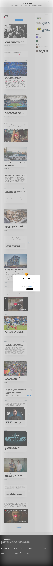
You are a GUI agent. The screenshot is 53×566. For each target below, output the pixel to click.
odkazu (30, 286)
